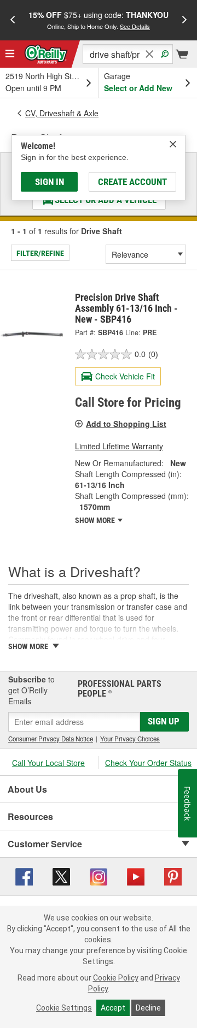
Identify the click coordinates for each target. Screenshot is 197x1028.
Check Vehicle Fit (125, 376)
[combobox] (128, 54)
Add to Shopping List (126, 423)
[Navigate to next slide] (184, 20)
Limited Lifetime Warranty (119, 446)
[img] (173, 144)
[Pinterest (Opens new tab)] (173, 875)
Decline (148, 1007)
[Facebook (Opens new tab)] (24, 875)
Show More (96, 520)
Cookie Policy (115, 977)
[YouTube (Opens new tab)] (135, 875)
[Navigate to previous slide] (12, 20)
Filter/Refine (40, 253)
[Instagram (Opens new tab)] (98, 875)
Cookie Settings (64, 1007)
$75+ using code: (98, 20)
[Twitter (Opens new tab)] (61, 875)
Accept (113, 1007)
